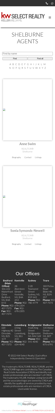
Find (15, 58)
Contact (28, 157)
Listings (38, 157)
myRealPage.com (27, 404)
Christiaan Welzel (19, 410)
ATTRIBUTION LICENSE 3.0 (43, 410)
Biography (16, 157)
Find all (40, 58)
